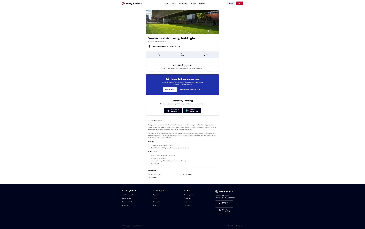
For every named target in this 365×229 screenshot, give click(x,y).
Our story (156, 195)
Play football (156, 202)
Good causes (188, 202)
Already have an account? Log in (190, 89)
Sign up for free (169, 89)
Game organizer (189, 195)
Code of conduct (127, 202)
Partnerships (187, 205)
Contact (202, 3)
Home (166, 3)
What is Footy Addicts (128, 195)
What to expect (126, 198)
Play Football (183, 3)
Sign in (240, 3)
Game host (187, 198)
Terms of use (231, 226)
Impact (193, 3)
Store (154, 205)
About (173, 3)
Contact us (125, 205)
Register (231, 3)
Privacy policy (239, 226)
